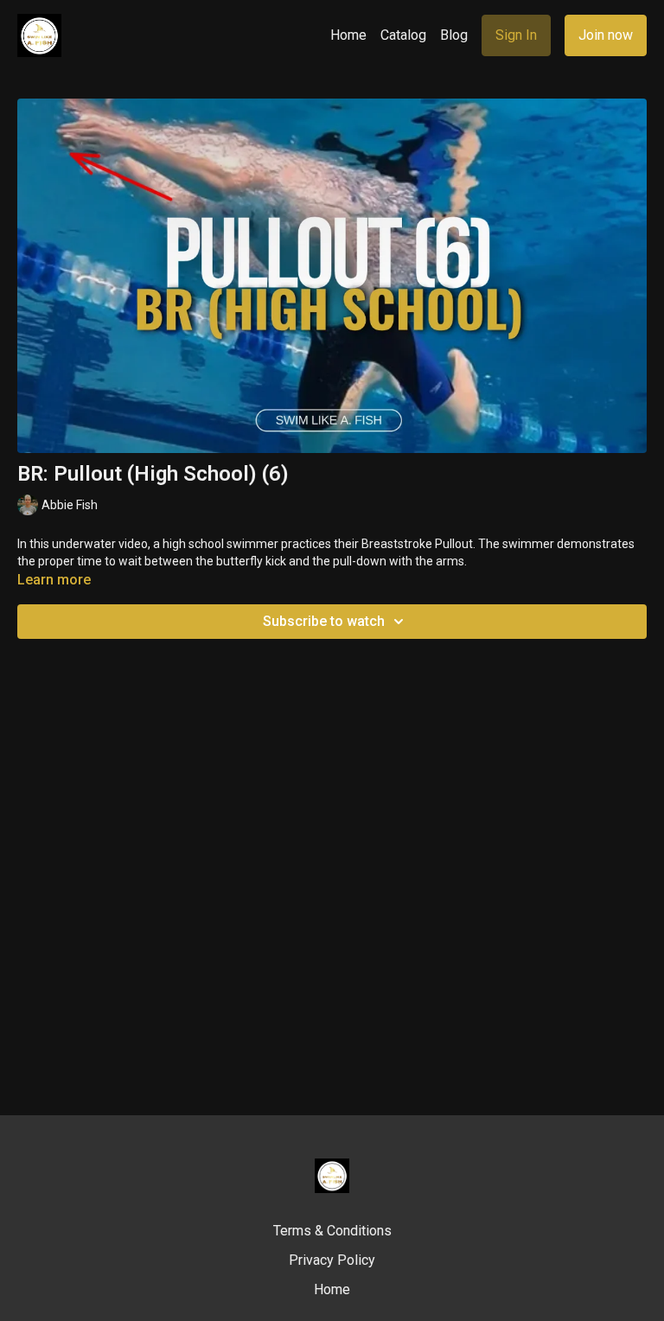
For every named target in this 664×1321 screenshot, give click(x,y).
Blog (454, 35)
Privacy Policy (332, 1260)
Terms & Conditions (332, 1230)
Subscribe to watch (324, 621)
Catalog (403, 35)
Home (348, 35)
